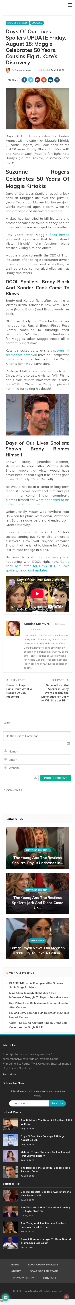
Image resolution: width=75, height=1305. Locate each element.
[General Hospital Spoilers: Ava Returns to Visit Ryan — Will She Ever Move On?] (10, 1196)
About (16, 1271)
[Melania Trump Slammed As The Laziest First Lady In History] (10, 1156)
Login (6, 722)
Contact (49, 1278)
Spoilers (37, 23)
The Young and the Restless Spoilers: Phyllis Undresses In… (37, 860)
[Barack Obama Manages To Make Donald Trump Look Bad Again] (10, 1243)
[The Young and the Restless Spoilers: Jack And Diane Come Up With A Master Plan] (37, 893)
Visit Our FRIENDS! (22, 972)
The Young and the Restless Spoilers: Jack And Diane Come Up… (37, 902)
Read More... (10, 1074)
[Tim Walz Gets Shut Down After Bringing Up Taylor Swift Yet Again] (10, 1211)
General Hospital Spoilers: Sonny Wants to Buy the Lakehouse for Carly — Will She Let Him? (55, 692)
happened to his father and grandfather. (37, 502)
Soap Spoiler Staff (44, 1271)
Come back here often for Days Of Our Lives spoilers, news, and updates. (37, 565)
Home (15, 1264)
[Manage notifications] (66, 1297)
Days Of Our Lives (17, 23)
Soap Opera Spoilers (43, 1264)
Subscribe (58, 1103)
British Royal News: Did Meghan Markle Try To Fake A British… (37, 950)
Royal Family (37, 940)
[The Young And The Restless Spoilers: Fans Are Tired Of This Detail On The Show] (10, 1227)
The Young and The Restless (38, 850)
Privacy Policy (23, 1278)
